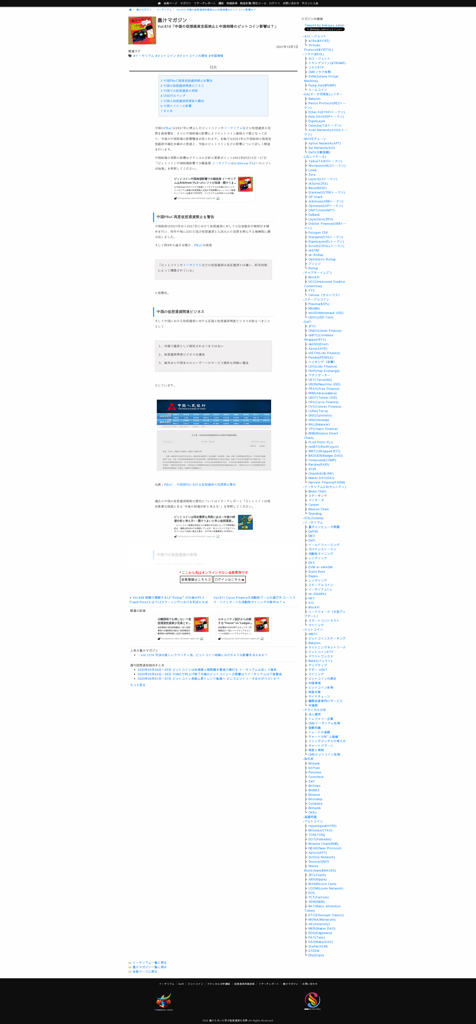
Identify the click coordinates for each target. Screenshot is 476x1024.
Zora (312, 174)
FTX (311, 290)
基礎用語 (310, 817)
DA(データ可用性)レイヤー (323, 94)
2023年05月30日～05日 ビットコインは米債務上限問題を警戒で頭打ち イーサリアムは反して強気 (207, 669)
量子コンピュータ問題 (324, 527)
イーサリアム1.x (320, 589)
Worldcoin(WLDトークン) (327, 165)
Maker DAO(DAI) (321, 478)
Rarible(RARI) (318, 464)
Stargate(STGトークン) (326, 237)
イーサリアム (164, 9)
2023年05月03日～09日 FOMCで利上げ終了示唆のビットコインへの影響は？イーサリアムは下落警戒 (210, 674)
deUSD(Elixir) (318, 344)
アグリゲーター (319, 375)
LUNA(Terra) (318, 411)
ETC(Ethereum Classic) (326, 915)
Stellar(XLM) (318, 946)
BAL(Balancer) (319, 424)
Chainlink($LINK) (321, 473)
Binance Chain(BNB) (323, 843)
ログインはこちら (228, 579)
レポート (205, 3)
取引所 (309, 759)
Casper (313, 504)
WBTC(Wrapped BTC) (324, 451)
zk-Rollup (315, 255)
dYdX (312, 469)
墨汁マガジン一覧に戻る (150, 967)
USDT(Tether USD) (322, 397)
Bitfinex (314, 785)
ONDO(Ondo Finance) (325, 330)
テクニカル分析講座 (218, 983)
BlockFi (314, 277)
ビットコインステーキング (327, 638)
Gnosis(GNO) (318, 861)
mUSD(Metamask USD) (326, 313)
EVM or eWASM (320, 567)
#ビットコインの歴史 (192, 56)
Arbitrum (241, 163)
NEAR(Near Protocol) (325, 848)
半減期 (313, 705)
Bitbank (314, 763)
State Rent (316, 571)
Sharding (315, 513)
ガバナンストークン (322, 549)
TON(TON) (316, 835)
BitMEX (314, 790)
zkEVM (313, 250)
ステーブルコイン (316, 299)
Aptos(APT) (317, 852)
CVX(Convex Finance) (324, 406)
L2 (254, 163)
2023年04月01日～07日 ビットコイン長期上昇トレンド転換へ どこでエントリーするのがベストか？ (209, 678)
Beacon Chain (318, 509)
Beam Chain (317, 491)
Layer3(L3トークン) (322, 179)
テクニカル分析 (315, 710)
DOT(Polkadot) (320, 839)
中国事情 (314, 683)
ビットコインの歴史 (322, 678)
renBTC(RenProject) (323, 446)
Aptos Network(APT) (324, 143)
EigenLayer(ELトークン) (326, 241)
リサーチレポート (269, 983)
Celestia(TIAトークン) (325, 125)
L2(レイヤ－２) (315, 156)
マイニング (316, 625)
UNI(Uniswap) (318, 420)
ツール (253, 3)
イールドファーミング (324, 545)
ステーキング (317, 496)
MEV (311, 536)
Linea (312, 170)
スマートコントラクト (324, 620)
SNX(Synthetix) (320, 415)
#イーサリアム (143, 56)
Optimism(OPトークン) (325, 206)
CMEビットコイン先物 (324, 754)
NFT (311, 598)
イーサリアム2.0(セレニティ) (325, 487)
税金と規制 (316, 750)
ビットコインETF (320, 652)
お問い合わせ (291, 3)
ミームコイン (317, 90)
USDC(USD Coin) (321, 317)
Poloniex (315, 772)
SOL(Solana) (314, 518)
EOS (311, 893)
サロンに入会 (310, 3)
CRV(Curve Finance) (323, 402)
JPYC (312, 326)
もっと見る (138, 685)
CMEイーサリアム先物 (324, 723)
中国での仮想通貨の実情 (179, 90)
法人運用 (314, 714)
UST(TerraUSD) (320, 380)
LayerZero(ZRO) (320, 219)
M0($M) (314, 308)
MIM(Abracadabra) (322, 393)
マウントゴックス (320, 656)
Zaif (311, 781)
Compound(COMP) (322, 460)
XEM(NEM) (316, 901)
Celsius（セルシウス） (324, 295)
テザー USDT (317, 669)
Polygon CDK (318, 232)
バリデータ (316, 500)
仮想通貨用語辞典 (244, 983)
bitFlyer (314, 768)
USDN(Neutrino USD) (324, 384)
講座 (221, 3)
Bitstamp (315, 799)
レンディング (317, 558)
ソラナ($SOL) (314, 54)
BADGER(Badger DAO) (325, 455)
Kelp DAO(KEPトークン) (326, 116)
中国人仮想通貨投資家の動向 (182, 101)
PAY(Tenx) (316, 937)
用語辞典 (231, 3)
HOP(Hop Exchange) (324, 371)
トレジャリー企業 (320, 719)
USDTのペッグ (173, 95)
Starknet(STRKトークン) (326, 192)
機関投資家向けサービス (325, 701)
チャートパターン (320, 745)
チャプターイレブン (318, 272)
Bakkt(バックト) (320, 661)
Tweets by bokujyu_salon (324, 25)
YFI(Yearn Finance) (323, 429)
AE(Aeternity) (319, 924)
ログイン (274, 3)
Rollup (313, 268)
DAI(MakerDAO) (320, 942)
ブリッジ (314, 264)
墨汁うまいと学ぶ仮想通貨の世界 (228, 1020)
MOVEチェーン (315, 139)
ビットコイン (313, 629)
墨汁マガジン (144, 9)
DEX (311, 562)
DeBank (314, 214)
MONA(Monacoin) (322, 919)
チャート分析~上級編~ (324, 736)
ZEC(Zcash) (317, 875)
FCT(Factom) (318, 897)
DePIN (313, 531)
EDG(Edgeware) (320, 933)
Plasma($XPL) (319, 304)
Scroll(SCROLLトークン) (326, 246)
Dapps (313, 576)
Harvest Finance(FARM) (326, 482)
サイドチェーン (319, 696)
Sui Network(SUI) (321, 148)
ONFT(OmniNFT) (321, 210)
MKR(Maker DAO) (322, 928)
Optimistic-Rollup (322, 259)
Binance (314, 794)
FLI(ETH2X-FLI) (320, 442)
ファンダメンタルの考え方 (327, 741)
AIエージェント (315, 36)
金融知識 (314, 727)
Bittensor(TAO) (320, 830)
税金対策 (314, 692)
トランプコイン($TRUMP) (327, 63)
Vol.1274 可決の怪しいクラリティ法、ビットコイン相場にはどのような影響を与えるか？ (204, 655)
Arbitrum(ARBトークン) (326, 201)
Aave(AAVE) (318, 348)
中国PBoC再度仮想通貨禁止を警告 (187, 80)
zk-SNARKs (317, 594)
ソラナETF (316, 67)
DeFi (307, 322)
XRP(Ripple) (317, 879)
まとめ (167, 111)
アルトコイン (313, 821)
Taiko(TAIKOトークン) (325, 161)
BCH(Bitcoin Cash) (322, 884)
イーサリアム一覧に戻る (150, 962)
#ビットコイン (165, 56)
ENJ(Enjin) (316, 955)
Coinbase (315, 803)
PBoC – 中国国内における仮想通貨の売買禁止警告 (200, 484)
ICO (311, 603)
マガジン (185, 3)
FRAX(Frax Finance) (324, 388)
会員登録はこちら (194, 579)
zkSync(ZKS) (318, 183)
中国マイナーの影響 (176, 106)
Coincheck (316, 777)
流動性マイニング (320, 553)
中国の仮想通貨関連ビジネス (182, 85)
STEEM (313, 951)
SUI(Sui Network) (321, 857)
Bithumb (314, 808)
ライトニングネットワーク (327, 647)
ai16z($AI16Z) (319, 40)
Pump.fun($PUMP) (322, 85)
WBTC (313, 634)
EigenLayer (316, 121)
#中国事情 (216, 56)
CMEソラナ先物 (319, 72)
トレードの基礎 (319, 732)
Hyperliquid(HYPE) (322, 826)
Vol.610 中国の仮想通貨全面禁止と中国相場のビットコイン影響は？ (216, 9)
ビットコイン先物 (320, 687)
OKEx (312, 812)
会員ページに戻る (145, 971)
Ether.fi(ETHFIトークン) (326, 112)
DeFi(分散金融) (319, 152)
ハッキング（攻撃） (322, 362)
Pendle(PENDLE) (321, 357)
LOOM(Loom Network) (325, 888)
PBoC (168, 128)
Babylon (314, 98)
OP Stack (315, 197)
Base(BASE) (317, 188)
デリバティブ (317, 665)
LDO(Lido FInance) (322, 366)
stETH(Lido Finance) (324, 353)
